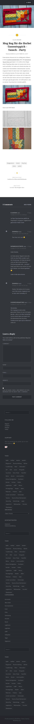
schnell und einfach (11, 494)
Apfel (7, 460)
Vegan (6, 638)
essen (15, 469)
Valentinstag (16, 501)
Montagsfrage (9, 488)
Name (5, 364)
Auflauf (12, 460)
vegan (22, 501)
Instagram (7, 425)
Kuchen (13, 482)
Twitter (6, 429)
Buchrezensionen (9, 605)
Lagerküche (9, 485)
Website (5, 380)
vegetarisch (9, 504)
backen (18, 460)
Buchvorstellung (17, 463)
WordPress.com (17, 720)
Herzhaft (7, 618)
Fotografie (21, 469)
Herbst (18, 163)
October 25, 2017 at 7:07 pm (20, 285)
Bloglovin (7, 423)
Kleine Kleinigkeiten (11, 479)
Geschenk (8, 473)
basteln (24, 460)
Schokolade (21, 494)
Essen (6, 609)
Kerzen (12, 476)
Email (5, 372)
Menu (29, 2)
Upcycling (8, 501)
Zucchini (25, 504)
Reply (30, 213)
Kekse (7, 476)
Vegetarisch (7, 641)
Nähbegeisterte (17, 246)
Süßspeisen (7, 634)
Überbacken (9, 507)
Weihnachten (17, 504)
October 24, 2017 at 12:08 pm (20, 233)
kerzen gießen (20, 476)
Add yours (27, 204)
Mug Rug (24, 163)
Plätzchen (8, 491)
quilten (19, 166)
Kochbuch (20, 479)
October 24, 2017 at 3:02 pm (18, 248)
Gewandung (8, 615)
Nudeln (17, 488)
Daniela (13, 53)
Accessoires (7, 599)
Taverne (8, 498)
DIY (7, 469)
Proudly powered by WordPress (12, 718)
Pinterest (7, 427)
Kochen (8, 482)
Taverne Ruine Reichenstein (19, 498)
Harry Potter (16, 473)
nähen (14, 166)
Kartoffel (23, 473)
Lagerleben (7, 628)
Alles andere (17, 39)
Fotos (6, 612)
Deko (15, 466)
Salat (20, 491)
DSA (11, 469)
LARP (15, 485)
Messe (20, 485)
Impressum (7, 524)
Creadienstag (9, 466)
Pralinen (15, 491)
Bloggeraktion (10, 163)
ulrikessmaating (17, 302)
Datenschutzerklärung (10, 526)
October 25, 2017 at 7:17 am (18, 304)
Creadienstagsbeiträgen (13, 59)
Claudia (14, 212)
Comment (6, 343)
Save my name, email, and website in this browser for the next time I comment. (16, 391)
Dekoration (22, 466)
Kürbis (19, 482)
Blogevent (8, 463)
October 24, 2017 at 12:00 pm (19, 214)
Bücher (25, 463)
